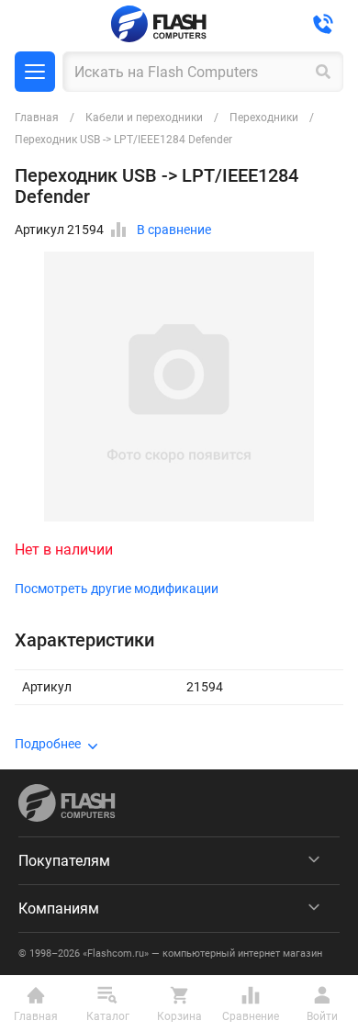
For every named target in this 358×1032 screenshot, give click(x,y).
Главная (37, 117)
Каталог (35, 71)
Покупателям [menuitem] (64, 860)
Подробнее (48, 743)
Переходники (263, 117)
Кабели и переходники (144, 117)
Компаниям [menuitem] (58, 908)
